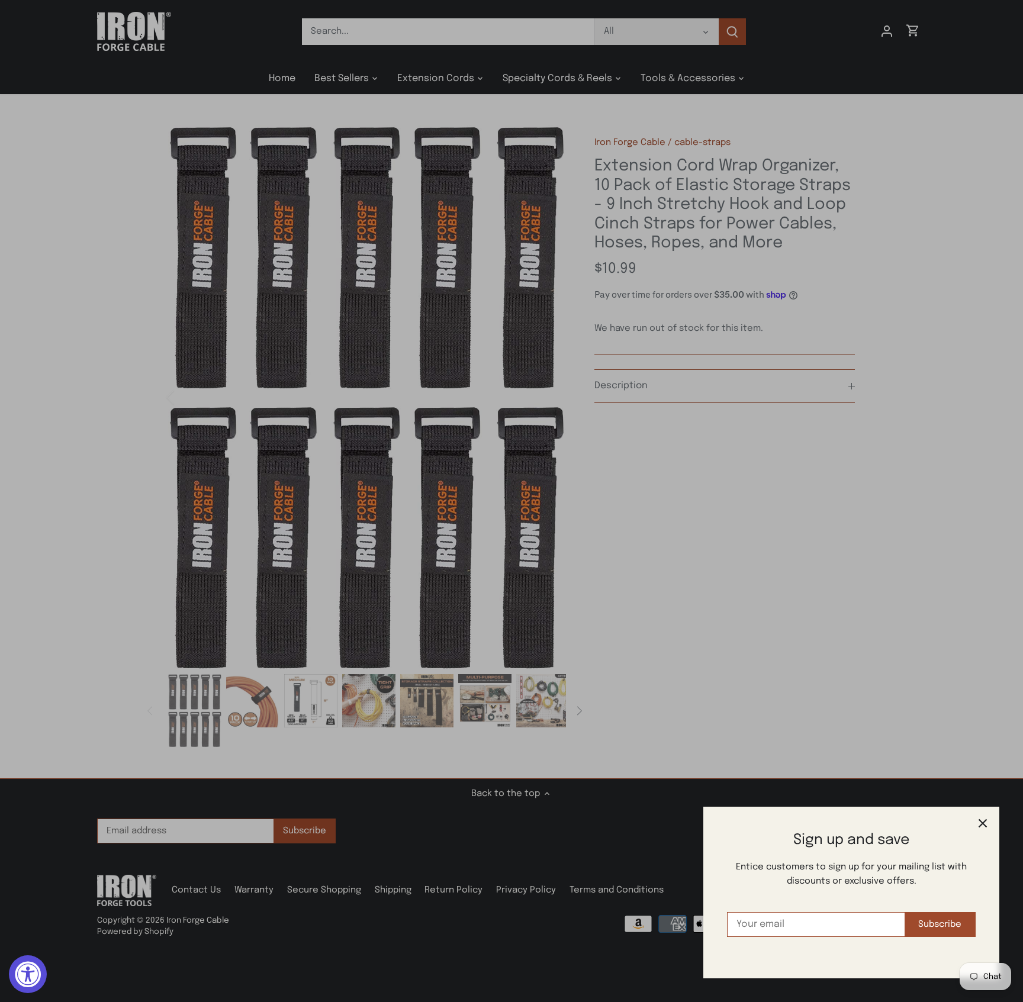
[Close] (983, 823)
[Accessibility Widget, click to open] (28, 974)
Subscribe (939, 924)
